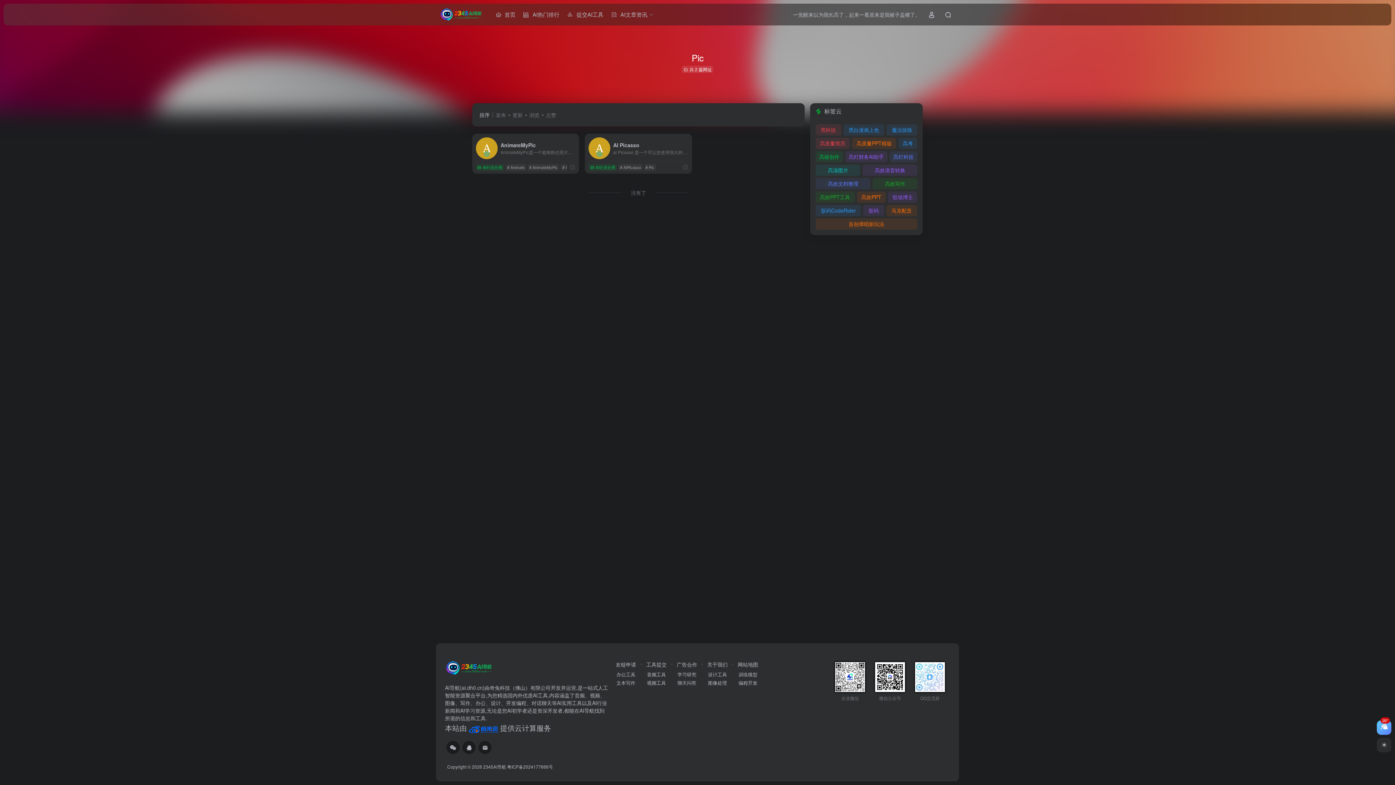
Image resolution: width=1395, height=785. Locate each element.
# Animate (516, 167)
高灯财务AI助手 (866, 156)
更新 (518, 114)
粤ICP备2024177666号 (530, 767)
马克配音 (901, 210)
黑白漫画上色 (864, 129)
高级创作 (829, 156)
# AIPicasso (630, 167)
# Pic (566, 167)
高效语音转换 (890, 170)
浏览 (534, 114)
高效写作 (895, 183)
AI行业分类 (492, 167)
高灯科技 (903, 156)
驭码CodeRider (838, 210)
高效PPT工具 (835, 197)
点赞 (551, 114)
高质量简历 (832, 143)
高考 (908, 143)
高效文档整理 (843, 183)
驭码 (874, 210)
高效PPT (871, 197)
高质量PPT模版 (874, 143)
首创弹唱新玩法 (866, 224)
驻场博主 (903, 197)
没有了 (638, 192)
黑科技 (828, 129)
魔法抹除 (902, 129)
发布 (501, 114)
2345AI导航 (494, 767)
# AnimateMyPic (543, 167)
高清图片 (838, 170)
